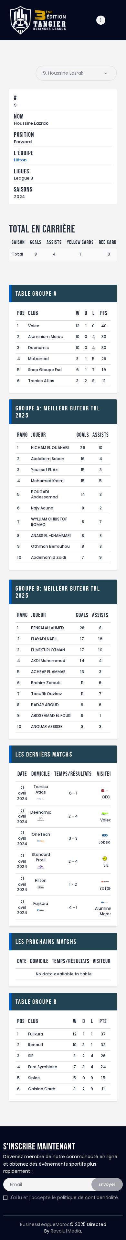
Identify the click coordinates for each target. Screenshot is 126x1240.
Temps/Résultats (73, 773)
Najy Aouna (42, 508)
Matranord (38, 358)
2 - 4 (73, 816)
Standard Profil (41, 857)
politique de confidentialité (87, 1197)
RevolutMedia (66, 1231)
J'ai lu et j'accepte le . (64, 1197)
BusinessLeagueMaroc (45, 1224)
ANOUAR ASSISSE (46, 726)
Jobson (106, 842)
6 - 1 (73, 793)
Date (22, 773)
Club (33, 313)
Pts (104, 313)
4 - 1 (73, 907)
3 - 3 (73, 838)
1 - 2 (73, 884)
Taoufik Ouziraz (46, 693)
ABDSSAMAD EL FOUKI (51, 715)
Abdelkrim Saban (47, 458)
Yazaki (106, 888)
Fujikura (40, 903)
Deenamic (38, 347)
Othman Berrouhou (50, 546)
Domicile (40, 773)
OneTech (41, 834)
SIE (106, 865)
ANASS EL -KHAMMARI (51, 535)
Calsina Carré (41, 1089)
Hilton (20, 160)
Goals (83, 435)
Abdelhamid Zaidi (48, 557)
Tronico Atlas (41, 380)
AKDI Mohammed (48, 660)
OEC (106, 797)
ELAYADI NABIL (44, 639)
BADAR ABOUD (45, 705)
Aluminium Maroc (45, 336)
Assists (100, 435)
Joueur (38, 435)
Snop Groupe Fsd (45, 369)
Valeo (33, 326)
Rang (22, 435)
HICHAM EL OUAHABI (50, 447)
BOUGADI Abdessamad (44, 494)
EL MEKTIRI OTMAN (48, 650)
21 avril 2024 (22, 793)
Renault (36, 1044)
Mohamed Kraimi (48, 480)
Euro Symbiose (42, 1067)
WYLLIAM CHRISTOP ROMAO (49, 521)
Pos (21, 313)
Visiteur (106, 773)
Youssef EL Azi (44, 469)
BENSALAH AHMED (47, 628)
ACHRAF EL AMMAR (48, 671)
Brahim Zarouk (45, 682)
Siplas (34, 1078)
